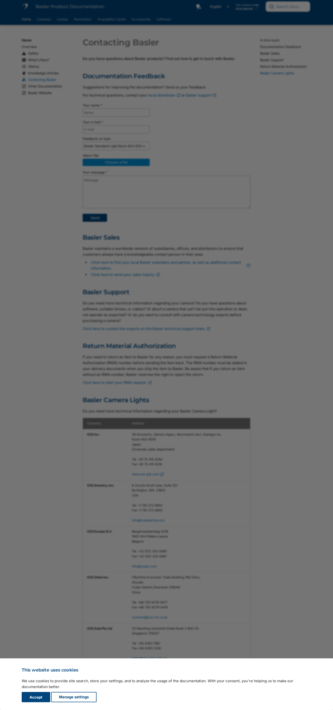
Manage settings (74, 697)
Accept (35, 697)
